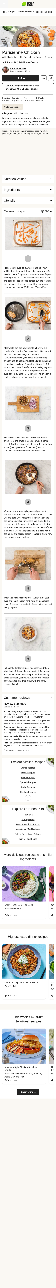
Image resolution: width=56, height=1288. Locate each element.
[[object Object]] (43, 78)
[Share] (51, 78)
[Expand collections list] (28, 798)
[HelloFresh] (28, 4)
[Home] (3, 12)
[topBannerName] (28, 20)
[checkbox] (3, 62)
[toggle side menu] (4, 4)
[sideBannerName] (28, 155)
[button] (28, 190)
